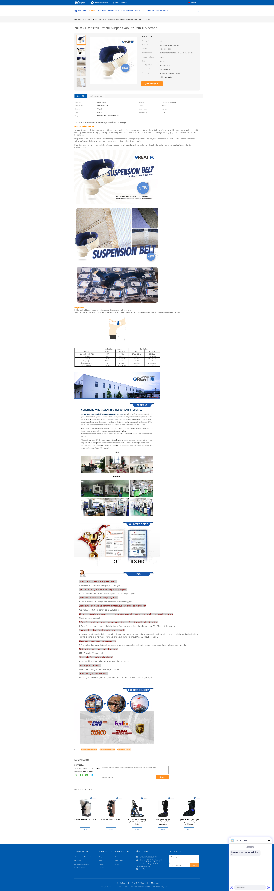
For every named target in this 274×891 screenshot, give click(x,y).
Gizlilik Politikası (138, 883)
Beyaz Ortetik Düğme (124, 749)
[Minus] (268, 840)
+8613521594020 (94, 768)
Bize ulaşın (139, 11)
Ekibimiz (101, 868)
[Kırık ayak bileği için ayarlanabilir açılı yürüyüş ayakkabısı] (163, 806)
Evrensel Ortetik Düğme (107, 749)
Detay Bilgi (81, 96)
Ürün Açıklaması (96, 96)
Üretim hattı (119, 857)
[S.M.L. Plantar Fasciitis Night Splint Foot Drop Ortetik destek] (137, 806)
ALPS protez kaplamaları (82, 864)
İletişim (162, 777)
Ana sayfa (82, 11)
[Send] (268, 887)
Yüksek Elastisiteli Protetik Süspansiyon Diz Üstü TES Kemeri (128, 19)
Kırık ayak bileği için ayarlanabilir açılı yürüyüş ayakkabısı (163, 822)
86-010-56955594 (121, 3)
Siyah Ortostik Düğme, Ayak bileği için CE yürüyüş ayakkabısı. (189, 822)
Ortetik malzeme (79, 868)
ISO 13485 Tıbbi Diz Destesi (111, 820)
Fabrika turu (113, 11)
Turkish (193, 3)
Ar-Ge (117, 864)
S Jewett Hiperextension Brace (85, 820)
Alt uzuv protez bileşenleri (82, 857)
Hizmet (101, 864)
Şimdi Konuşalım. (163, 11)
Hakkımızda (101, 11)
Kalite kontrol (127, 11)
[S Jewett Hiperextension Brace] (85, 806)
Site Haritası (121, 883)
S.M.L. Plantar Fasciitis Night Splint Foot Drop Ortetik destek (137, 822)
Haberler (150, 11)
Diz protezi (77, 860)
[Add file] (231, 887)
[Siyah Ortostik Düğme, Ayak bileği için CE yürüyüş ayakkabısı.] (189, 806)
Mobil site (155, 883)
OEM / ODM (119, 860)
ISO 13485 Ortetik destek (89, 749)
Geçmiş (101, 860)
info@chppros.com (101, 3)
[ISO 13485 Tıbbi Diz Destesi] (111, 806)
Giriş (100, 857)
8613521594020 (89, 771)
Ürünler (91, 11)
